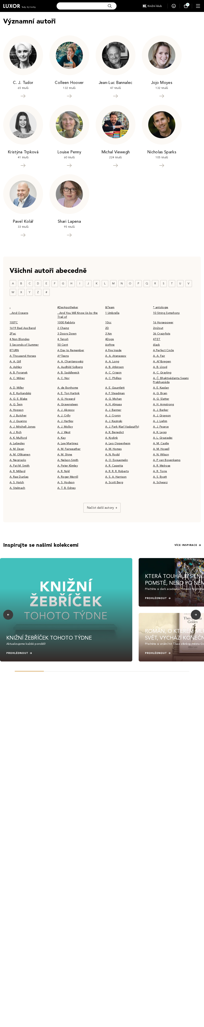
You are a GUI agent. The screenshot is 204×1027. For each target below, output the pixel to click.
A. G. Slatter (161, 399)
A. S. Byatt (160, 476)
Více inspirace (186, 545)
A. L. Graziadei (163, 438)
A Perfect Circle (163, 350)
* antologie (160, 307)
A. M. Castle (161, 443)
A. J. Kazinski (113, 421)
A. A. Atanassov (115, 356)
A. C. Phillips (113, 378)
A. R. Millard (17, 471)
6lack (156, 344)
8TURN (14, 350)
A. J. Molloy (65, 426)
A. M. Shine (64, 454)
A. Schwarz (160, 482)
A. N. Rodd (112, 454)
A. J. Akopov (66, 410)
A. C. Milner (17, 378)
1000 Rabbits (66, 322)
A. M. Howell (161, 449)
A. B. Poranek (18, 372)
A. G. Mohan (113, 399)
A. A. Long (112, 361)
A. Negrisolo (18, 460)
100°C (14, 322)
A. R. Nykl (63, 471)
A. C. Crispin (113, 372)
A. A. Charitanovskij (70, 361)
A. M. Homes (113, 449)
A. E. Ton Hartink (68, 393)
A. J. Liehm (160, 421)
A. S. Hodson (66, 482)
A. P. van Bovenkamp (166, 460)
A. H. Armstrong (163, 404)
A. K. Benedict (114, 432)
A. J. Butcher (18, 415)
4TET (156, 339)
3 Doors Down (66, 333)
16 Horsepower (163, 322)
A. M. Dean (17, 449)
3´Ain (108, 333)
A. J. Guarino (18, 421)
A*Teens (63, 356)
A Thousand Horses (23, 356)
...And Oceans (19, 313)
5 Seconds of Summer (24, 344)
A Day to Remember (70, 350)
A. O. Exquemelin (116, 460)
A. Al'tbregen (162, 361)
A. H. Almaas (113, 404)
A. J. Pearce (161, 426)
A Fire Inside (113, 350)
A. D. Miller (17, 387)
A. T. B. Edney (66, 488)
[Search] (110, 6)
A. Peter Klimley (67, 465)
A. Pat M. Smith (20, 465)
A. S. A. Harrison (116, 476)
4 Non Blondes (19, 339)
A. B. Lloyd (160, 367)
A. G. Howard (66, 399)
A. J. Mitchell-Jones (22, 426)
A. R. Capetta (114, 465)
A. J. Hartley (65, 421)
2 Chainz (63, 328)
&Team (110, 307)
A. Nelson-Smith (67, 460)
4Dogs (109, 339)
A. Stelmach (17, 488)
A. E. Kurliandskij (20, 393)
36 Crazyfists (161, 333)
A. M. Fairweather (68, 449)
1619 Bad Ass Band (23, 328)
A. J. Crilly (64, 415)
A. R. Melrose (161, 465)
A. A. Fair (159, 356)
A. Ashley (16, 367)
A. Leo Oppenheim (117, 443)
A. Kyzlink (111, 438)
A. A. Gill (15, 361)
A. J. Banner (113, 410)
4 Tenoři (63, 339)
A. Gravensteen (67, 404)
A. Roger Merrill (67, 476)
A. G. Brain (160, 393)
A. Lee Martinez (67, 443)
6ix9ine (110, 344)
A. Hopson (17, 410)
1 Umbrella (112, 313)
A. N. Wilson (161, 454)
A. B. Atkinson (114, 367)
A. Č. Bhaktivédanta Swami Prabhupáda (171, 380)
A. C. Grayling (162, 372)
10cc (108, 322)
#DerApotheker (67, 307)
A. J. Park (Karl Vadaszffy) (122, 426)
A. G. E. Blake (18, 399)
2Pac (13, 333)
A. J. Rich (16, 432)
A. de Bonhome (67, 387)
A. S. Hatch (17, 482)
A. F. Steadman (115, 393)
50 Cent (62, 344)
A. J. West (63, 432)
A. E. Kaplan (161, 387)
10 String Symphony (166, 313)
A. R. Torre (160, 471)
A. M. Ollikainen (20, 454)
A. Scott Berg (114, 482)
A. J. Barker (160, 410)
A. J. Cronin (113, 415)
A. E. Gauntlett (115, 387)
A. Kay (61, 438)
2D (107, 328)
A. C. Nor (63, 378)
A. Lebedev (17, 443)
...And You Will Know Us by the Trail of (77, 315)
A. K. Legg (160, 432)
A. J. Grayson (162, 415)
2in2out (158, 328)
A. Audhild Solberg (70, 367)
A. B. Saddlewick (68, 372)
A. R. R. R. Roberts (117, 471)
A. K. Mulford (18, 438)
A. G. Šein (16, 404)
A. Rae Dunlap (19, 476)
